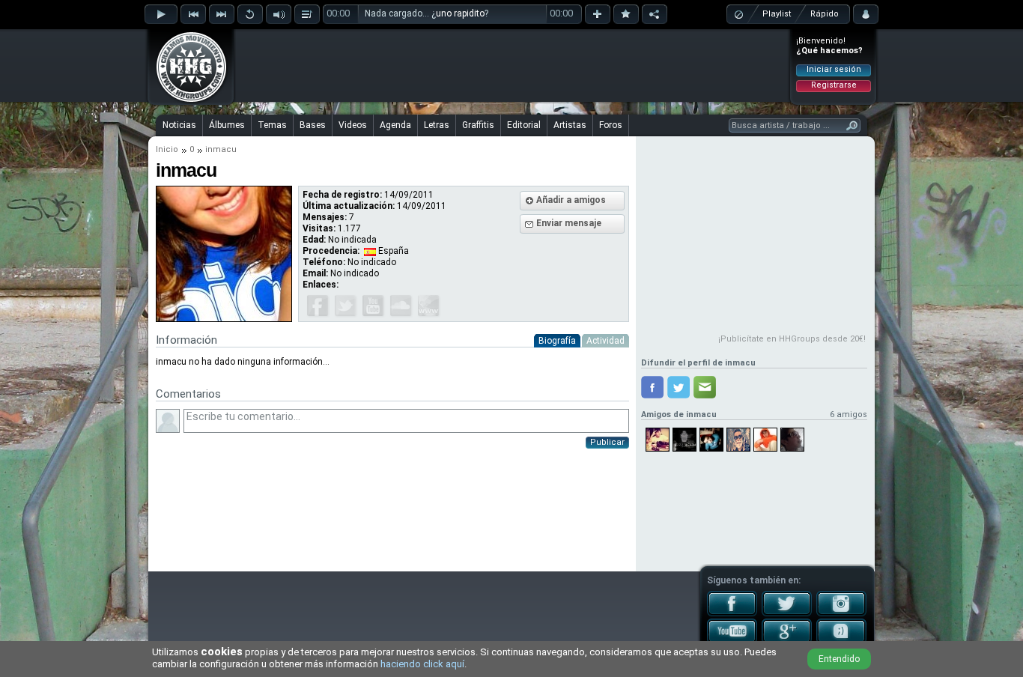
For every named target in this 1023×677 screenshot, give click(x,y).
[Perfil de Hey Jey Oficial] (738, 439)
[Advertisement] (512, 65)
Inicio (167, 149)
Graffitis (478, 125)
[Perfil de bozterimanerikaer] (792, 439)
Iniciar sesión (834, 69)
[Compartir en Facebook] (652, 387)
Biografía (557, 341)
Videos (353, 125)
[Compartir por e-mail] (704, 387)
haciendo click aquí (422, 664)
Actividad (605, 341)
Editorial (524, 125)
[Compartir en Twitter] (678, 387)
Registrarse (834, 85)
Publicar (607, 442)
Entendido (839, 659)
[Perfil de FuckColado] (711, 439)
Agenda (395, 125)
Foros (610, 125)
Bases (313, 125)
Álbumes (227, 125)
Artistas (569, 125)
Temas (272, 125)
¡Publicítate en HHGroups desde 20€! (792, 339)
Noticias (179, 125)
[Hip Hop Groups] (186, 101)
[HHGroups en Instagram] (841, 613)
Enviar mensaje (568, 223)
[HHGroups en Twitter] (787, 613)
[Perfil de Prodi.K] (684, 439)
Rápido (824, 14)
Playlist (776, 14)
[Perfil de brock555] (657, 439)
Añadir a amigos (571, 200)
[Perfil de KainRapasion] (765, 439)
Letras (436, 125)
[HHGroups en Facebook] (732, 613)
